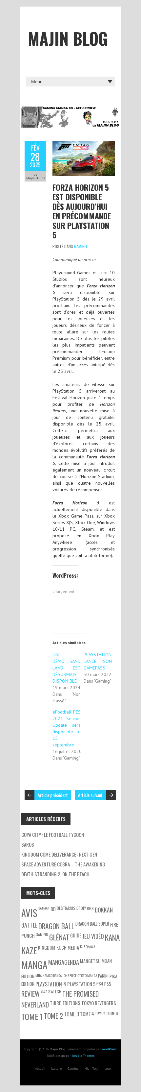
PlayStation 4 (50, 984)
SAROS (27, 844)
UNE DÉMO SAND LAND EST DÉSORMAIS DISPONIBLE (66, 668)
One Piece (70, 975)
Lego (108, 1068)
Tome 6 (112, 1013)
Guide (75, 935)
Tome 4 (87, 1013)
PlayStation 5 (81, 984)
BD (53, 909)
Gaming (80, 246)
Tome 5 (100, 1012)
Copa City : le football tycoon (52, 834)
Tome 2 (53, 1015)
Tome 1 (32, 1016)
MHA (38, 975)
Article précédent (53, 794)
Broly (81, 908)
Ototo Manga (87, 975)
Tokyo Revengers (98, 1003)
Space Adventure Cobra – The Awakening (63, 864)
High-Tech (92, 1068)
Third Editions (65, 1003)
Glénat (59, 937)
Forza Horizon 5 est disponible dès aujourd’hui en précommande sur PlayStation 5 (81, 211)
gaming (42, 934)
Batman (44, 907)
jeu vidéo (93, 936)
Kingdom (46, 947)
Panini (103, 976)
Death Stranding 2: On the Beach (55, 874)
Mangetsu (90, 961)
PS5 (107, 983)
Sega (44, 991)
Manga (34, 965)
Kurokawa (87, 946)
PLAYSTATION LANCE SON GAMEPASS (98, 661)
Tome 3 (71, 1014)
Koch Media (67, 947)
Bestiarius (66, 908)
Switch (54, 991)
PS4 (99, 983)
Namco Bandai (53, 975)
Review (30, 994)
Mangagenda (63, 962)
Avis (29, 913)
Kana (112, 937)
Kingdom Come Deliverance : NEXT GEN (59, 854)
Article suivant (90, 794)
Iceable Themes (83, 1056)
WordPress (109, 1049)
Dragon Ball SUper (92, 923)
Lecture (56, 1068)
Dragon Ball (56, 926)
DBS (90, 908)
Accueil (40, 1068)
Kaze (29, 950)
